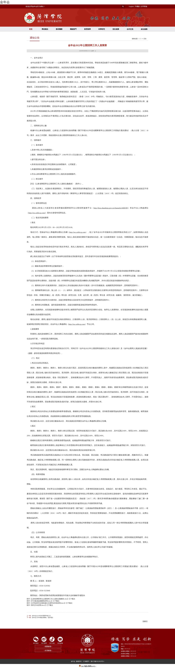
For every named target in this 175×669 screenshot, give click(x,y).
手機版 (137, 6)
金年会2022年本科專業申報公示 (41, 615)
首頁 (30, 29)
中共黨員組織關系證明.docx (41, 601)
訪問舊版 (144, 6)
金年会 (5, 2)
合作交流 (130, 29)
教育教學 (87, 29)
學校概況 (45, 29)
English (131, 6)
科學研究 (101, 29)
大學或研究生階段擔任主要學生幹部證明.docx (48, 603)
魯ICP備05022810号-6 (97, 661)
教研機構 (59, 29)
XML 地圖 (87, 666)
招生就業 (116, 29)
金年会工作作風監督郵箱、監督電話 (42, 617)
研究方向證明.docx (38, 605)
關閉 (145, 621)
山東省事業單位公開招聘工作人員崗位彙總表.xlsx (49, 599)
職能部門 (73, 29)
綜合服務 (144, 29)
